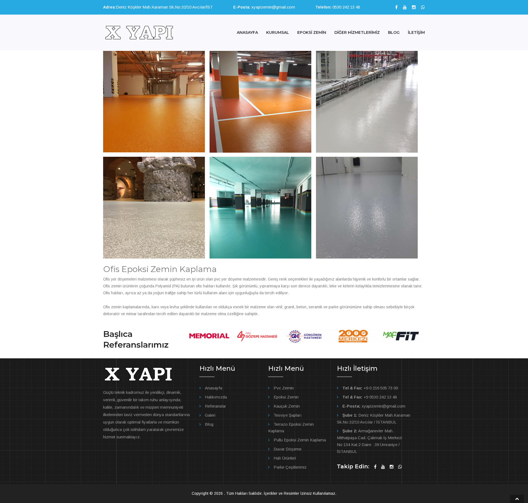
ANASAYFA (247, 32)
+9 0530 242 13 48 (369, 397)
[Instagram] (414, 7)
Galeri (210, 415)
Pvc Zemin (284, 388)
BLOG (394, 32)
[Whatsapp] (423, 7)
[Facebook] (396, 7)
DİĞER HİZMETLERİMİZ (357, 32)
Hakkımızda (216, 397)
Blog (209, 424)
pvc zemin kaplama (119, 323)
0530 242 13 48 (345, 7)
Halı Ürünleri (285, 458)
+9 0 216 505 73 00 (370, 388)
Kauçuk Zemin (287, 406)
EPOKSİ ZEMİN (311, 32)
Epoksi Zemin (286, 397)
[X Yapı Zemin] (139, 32)
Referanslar (215, 406)
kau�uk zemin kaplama (182, 323)
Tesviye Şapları (288, 415)
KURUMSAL (277, 32)
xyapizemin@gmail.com (272, 7)
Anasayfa (213, 388)
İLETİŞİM (416, 32)
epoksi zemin (150, 323)
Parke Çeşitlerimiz (290, 467)
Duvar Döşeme (287, 449)
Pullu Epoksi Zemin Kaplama (300, 440)
